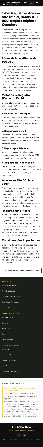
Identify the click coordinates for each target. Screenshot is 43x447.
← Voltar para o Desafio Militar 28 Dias (22, 270)
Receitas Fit (6, 328)
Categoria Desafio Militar (11, 296)
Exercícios (5, 323)
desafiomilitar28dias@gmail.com (21, 430)
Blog (3, 334)
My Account (6, 355)
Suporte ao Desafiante (10, 371)
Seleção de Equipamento (11, 302)
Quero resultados (8, 307)
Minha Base (6, 349)
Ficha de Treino (7, 317)
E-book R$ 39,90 (8, 291)
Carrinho (5, 366)
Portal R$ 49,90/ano (9, 285)
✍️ (24, 435)
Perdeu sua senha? (9, 360)
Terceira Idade (7, 339)
